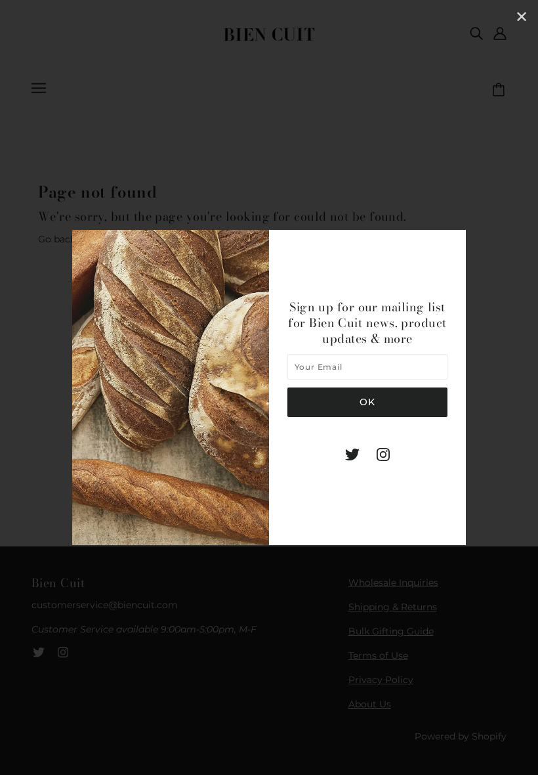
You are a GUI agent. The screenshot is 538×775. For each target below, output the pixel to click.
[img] (352, 454)
